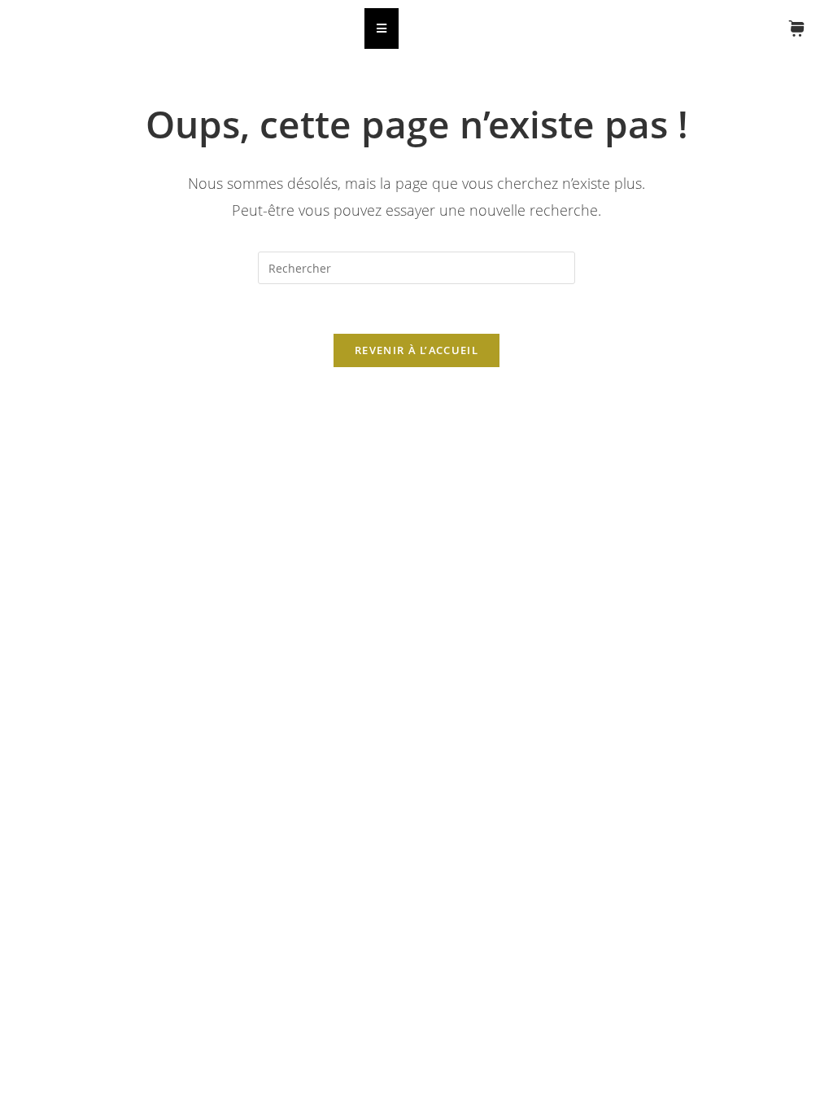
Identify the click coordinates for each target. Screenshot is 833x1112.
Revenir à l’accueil (416, 350)
